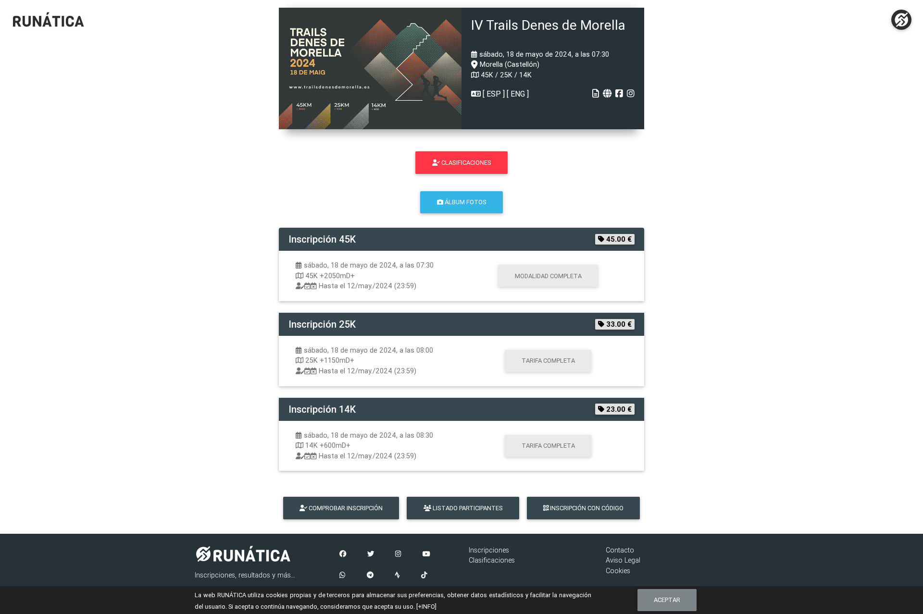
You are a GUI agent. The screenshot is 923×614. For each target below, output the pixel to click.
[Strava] (397, 575)
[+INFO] (426, 606)
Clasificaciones (492, 560)
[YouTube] (426, 554)
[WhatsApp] (342, 575)
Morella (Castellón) (508, 64)
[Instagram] (398, 554)
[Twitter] (371, 554)
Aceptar (667, 600)
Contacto (620, 550)
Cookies (618, 570)
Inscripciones (489, 550)
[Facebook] (343, 554)
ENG (518, 93)
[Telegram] (370, 575)
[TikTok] (424, 575)
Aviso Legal (623, 560)
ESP (494, 93)
